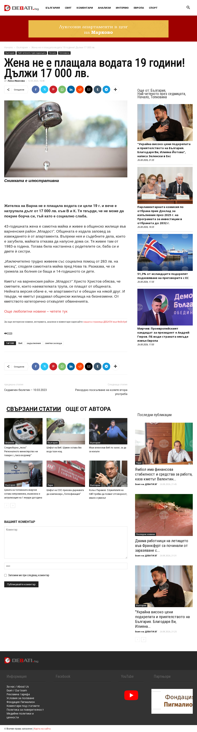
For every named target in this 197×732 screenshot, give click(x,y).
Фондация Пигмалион (21, 702)
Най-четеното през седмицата (32, 53)
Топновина (64, 53)
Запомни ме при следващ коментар (28, 575)
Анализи (104, 7)
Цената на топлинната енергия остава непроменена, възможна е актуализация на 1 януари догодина (23, 493)
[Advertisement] (66, 193)
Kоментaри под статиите (23, 706)
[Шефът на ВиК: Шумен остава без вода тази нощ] (66, 431)
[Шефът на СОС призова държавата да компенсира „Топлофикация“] (66, 474)
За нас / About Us (18, 686)
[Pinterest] (53, 89)
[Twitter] (44, 89)
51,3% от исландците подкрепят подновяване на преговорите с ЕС (163, 276)
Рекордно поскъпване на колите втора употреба (101, 392)
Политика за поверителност (25, 709)
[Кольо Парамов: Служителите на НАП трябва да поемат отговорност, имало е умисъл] (108, 474)
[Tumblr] (97, 89)
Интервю (122, 7)
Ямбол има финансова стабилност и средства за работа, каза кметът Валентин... (163, 474)
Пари (50, 485)
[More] (115, 89)
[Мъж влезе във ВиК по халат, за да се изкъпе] (108, 431)
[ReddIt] (80, 89)
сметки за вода (53, 343)
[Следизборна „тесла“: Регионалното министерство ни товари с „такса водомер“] (23, 431)
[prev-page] (6, 505)
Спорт (153, 7)
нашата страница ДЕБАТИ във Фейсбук (104, 321)
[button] (188, 8)
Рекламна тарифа (18, 694)
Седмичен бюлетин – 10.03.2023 (25, 390)
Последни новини (145, 534)
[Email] (89, 89)
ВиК (20, 343)
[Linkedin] (71, 89)
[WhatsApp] (62, 89)
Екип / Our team (17, 690)
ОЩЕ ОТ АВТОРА (88, 409)
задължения (34, 343)
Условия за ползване (20, 698)
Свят (68, 7)
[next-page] (12, 505)
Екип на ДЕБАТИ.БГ (146, 484)
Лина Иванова (16, 80)
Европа (139, 7)
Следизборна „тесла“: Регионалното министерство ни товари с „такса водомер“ (21, 451)
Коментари (85, 7)
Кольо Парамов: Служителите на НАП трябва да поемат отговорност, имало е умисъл (108, 494)
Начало (8, 47)
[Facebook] (35, 89)
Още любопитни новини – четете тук (35, 311)
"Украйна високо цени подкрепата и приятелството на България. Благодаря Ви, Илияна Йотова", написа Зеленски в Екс (163, 150)
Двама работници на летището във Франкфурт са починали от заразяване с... (161, 545)
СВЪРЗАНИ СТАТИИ (34, 409)
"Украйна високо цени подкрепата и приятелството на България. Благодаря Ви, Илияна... (162, 619)
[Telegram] (106, 89)
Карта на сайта (42, 728)
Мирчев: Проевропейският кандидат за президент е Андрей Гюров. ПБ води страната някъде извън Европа (163, 334)
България (53, 7)
